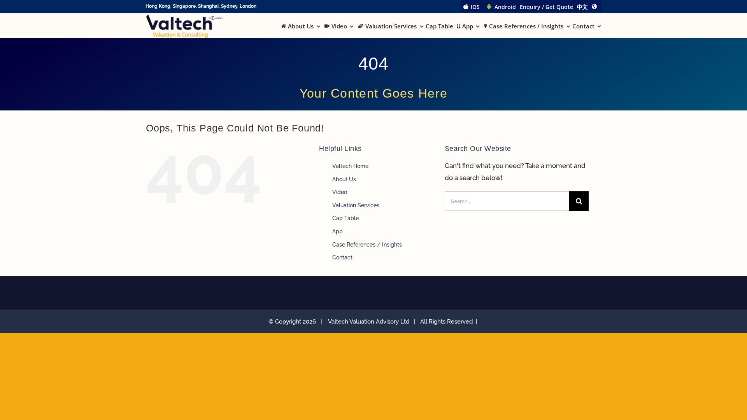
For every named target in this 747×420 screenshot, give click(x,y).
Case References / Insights (367, 245)
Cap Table (345, 218)
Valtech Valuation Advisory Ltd (370, 321)
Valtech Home (350, 166)
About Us (344, 179)
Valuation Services (355, 205)
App (337, 231)
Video (339, 192)
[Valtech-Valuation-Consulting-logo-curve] (184, 17)
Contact (342, 257)
